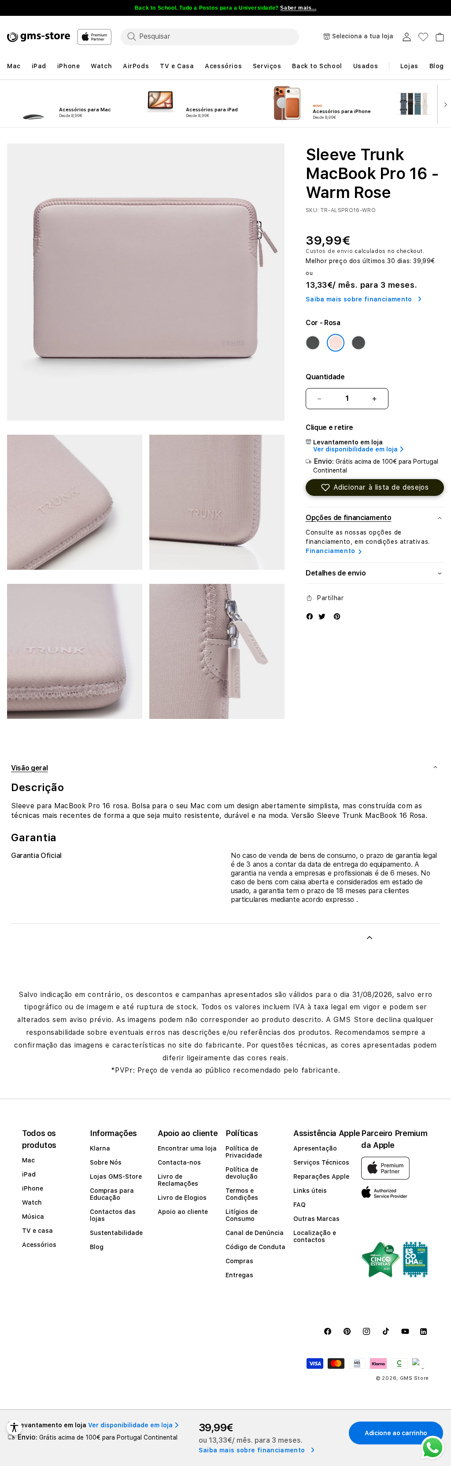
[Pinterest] (337, 616)
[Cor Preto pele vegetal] (358, 343)
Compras (239, 1260)
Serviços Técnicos (321, 1162)
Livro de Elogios (182, 1197)
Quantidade (325, 377)
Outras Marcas (316, 1218)
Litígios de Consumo (242, 1215)
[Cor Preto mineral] (313, 343)
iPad (29, 1174)
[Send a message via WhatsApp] (433, 1448)
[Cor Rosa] (335, 343)
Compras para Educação (112, 1194)
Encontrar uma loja (187, 1148)
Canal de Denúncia (255, 1232)
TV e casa (37, 1230)
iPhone (32, 1188)
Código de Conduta (255, 1246)
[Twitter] (322, 616)
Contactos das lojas (113, 1215)
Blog (97, 1246)
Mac (28, 1160)
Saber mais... (298, 8)
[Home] (38, 37)
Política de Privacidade (244, 1152)
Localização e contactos (314, 1236)
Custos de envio (329, 251)
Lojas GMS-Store (116, 1176)
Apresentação (315, 1148)
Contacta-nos (179, 1162)
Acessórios (39, 1244)
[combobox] (210, 36)
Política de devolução (242, 1173)
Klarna (100, 1148)
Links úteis (310, 1190)
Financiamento (330, 550)
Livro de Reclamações (178, 1180)
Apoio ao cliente (183, 1211)
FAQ (299, 1204)
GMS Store (414, 1378)
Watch (32, 1202)
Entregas (239, 1275)
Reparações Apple (321, 1176)
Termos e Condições (242, 1194)
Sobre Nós (106, 1162)
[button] (375, 487)
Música (33, 1216)
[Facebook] (310, 616)
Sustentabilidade (116, 1232)
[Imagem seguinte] (443, 103)
